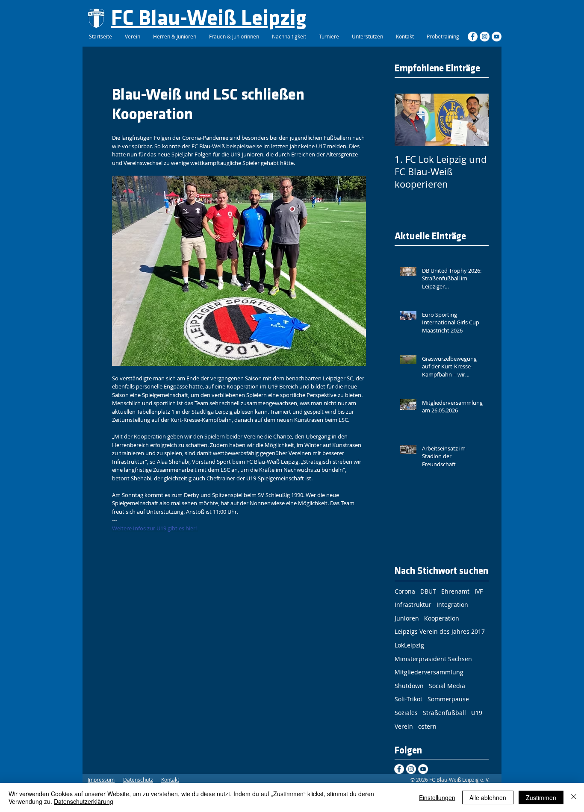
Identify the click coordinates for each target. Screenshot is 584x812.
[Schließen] (574, 797)
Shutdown (409, 686)
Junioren (407, 618)
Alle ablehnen (487, 797)
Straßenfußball (444, 713)
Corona (405, 591)
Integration (452, 604)
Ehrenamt (455, 591)
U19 (476, 713)
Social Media (447, 686)
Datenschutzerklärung (83, 801)
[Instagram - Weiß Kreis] (485, 36)
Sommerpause (448, 699)
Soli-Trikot (408, 699)
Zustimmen (541, 797)
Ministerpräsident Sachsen (433, 659)
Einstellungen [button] (437, 797)
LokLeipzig (409, 645)
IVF (479, 591)
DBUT (428, 591)
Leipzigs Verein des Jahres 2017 (440, 631)
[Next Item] (475, 120)
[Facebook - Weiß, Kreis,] (473, 36)
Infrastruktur (413, 604)
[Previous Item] (408, 120)
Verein (404, 726)
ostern (427, 726)
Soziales (406, 713)
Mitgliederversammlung (429, 672)
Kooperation (441, 618)
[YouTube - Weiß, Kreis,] (496, 36)
